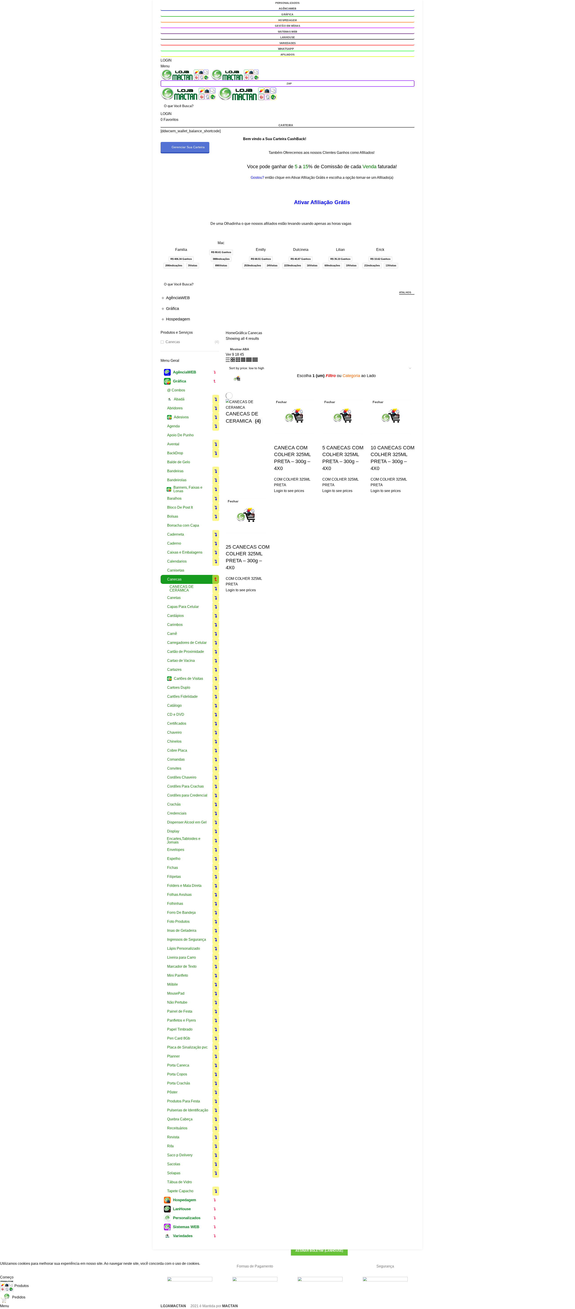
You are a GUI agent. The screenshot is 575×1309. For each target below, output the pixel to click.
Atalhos (405, 292)
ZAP (289, 83)
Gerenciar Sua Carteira (188, 147)
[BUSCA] (408, 106)
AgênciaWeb (287, 8)
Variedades (287, 43)
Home (230, 333)
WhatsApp (286, 49)
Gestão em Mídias (287, 25)
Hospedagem (287, 20)
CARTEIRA (286, 125)
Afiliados (288, 54)
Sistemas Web (287, 31)
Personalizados (287, 3)
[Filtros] (5, 1255)
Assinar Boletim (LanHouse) (319, 1250)
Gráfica (287, 14)
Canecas (173, 342)
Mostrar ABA (239, 349)
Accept (9, 1270)
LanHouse (287, 37)
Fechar (281, 402)
